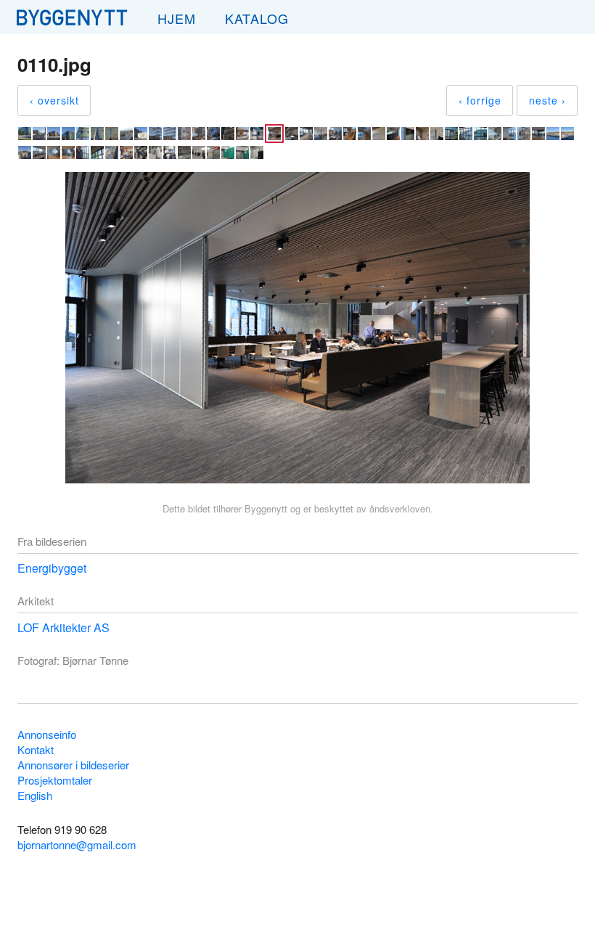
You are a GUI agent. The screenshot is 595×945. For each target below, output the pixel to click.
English (34, 795)
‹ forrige (480, 100)
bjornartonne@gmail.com (76, 844)
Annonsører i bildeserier (73, 764)
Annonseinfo (46, 734)
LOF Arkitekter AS (63, 627)
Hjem (176, 18)
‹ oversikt (54, 100)
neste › (547, 100)
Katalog (257, 18)
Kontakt (35, 749)
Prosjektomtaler (54, 780)
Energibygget (51, 568)
